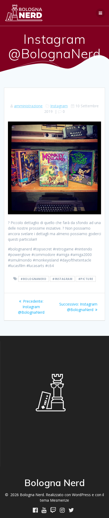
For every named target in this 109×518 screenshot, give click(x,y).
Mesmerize (59, 500)
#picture (85, 279)
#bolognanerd (33, 279)
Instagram (59, 105)
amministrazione (28, 105)
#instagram (62, 279)
